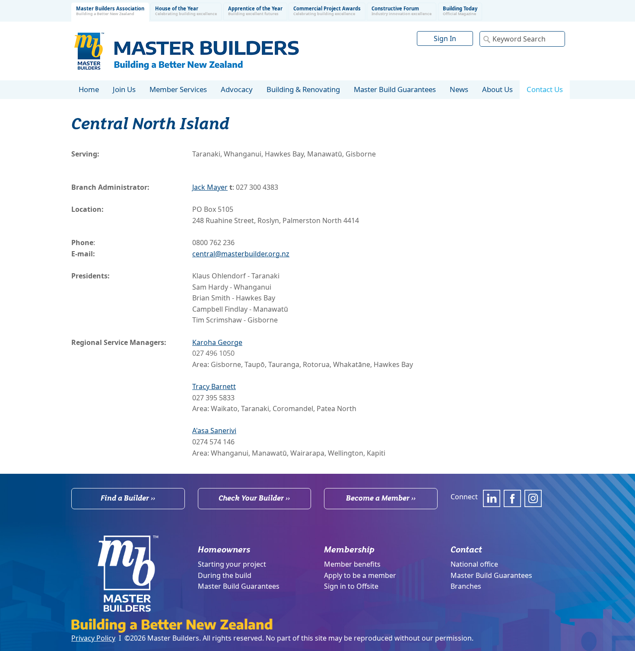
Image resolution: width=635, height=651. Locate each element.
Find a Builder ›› (128, 498)
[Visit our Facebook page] (512, 498)
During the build (224, 575)
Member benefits (352, 564)
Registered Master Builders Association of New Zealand (188, 51)
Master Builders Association (110, 10)
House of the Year (186, 10)
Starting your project (232, 564)
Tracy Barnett (214, 386)
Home (89, 89)
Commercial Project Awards (327, 10)
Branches (466, 586)
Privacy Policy (93, 638)
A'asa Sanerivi (214, 430)
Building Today (460, 10)
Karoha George (217, 342)
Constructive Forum (401, 10)
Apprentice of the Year (255, 10)
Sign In (445, 38)
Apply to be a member (360, 575)
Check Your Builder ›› (254, 498)
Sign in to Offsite (351, 586)
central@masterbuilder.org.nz (240, 253)
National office (474, 564)
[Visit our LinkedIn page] (491, 498)
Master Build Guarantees (238, 586)
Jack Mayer (210, 187)
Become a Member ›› (381, 498)
